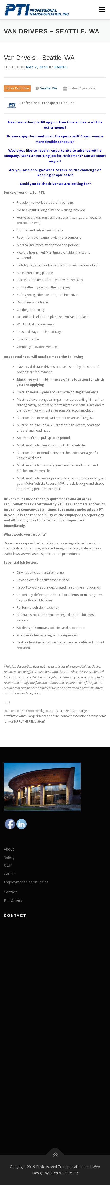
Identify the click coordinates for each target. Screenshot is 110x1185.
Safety (9, 857)
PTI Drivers (13, 900)
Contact (10, 892)
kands (61, 67)
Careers (10, 873)
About (9, 849)
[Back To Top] (55, 1155)
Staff (8, 865)
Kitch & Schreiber (64, 1172)
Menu (101, 9)
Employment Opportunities (26, 882)
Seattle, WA (48, 88)
